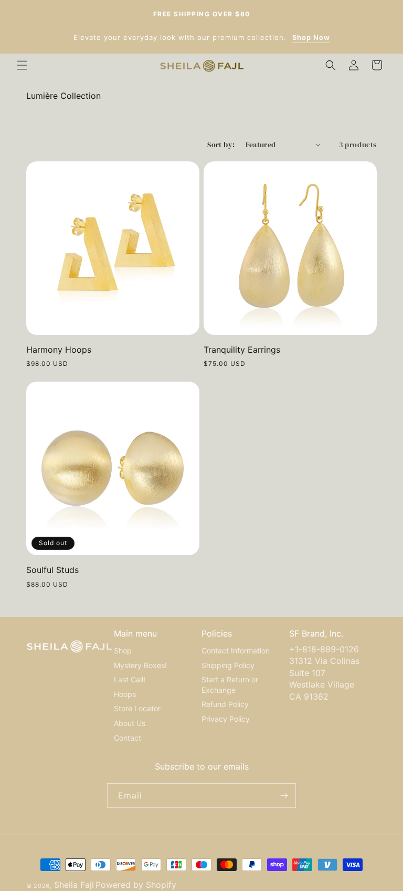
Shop (123, 650)
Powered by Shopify (136, 884)
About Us (129, 723)
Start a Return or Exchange (230, 684)
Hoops (125, 694)
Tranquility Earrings (242, 349)
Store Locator (137, 708)
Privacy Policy (226, 718)
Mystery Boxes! (140, 665)
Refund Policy (225, 704)
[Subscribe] (283, 795)
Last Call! (129, 679)
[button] (22, 65)
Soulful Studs (52, 570)
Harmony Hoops (58, 349)
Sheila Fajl (74, 884)
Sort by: (221, 144)
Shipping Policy (228, 665)
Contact (127, 737)
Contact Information (236, 650)
